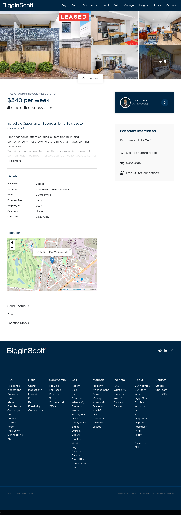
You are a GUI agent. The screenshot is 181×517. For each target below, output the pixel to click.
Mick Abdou (140, 100)
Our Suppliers (140, 441)
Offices (159, 385)
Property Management (101, 387)
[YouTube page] (171, 350)
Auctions (12, 394)
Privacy (31, 493)
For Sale (54, 385)
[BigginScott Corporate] (18, 5)
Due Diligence (12, 416)
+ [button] (12, 242)
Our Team (140, 402)
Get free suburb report (141, 152)
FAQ (116, 385)
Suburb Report (11, 424)
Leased (32, 394)
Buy (64, 5)
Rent (74, 5)
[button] (12, 314)
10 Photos (92, 78)
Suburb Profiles (76, 436)
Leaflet (65, 289)
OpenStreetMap (78, 289)
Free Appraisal (77, 396)
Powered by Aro (166, 493)
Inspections (14, 389)
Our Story (140, 389)
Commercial (90, 5)
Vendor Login (76, 445)
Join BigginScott (141, 416)
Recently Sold (77, 387)
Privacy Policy (139, 432)
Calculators (14, 406)
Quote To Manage (98, 396)
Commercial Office (56, 404)
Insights (143, 5)
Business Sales (54, 396)
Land (106, 5)
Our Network (142, 385)
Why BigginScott (141, 396)
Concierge (133, 162)
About (157, 5)
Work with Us (140, 408)
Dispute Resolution (141, 424)
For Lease (55, 389)
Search (32, 385)
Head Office (162, 394)
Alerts (10, 402)
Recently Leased (98, 424)
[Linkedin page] (166, 350)
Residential (13, 385)
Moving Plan (79, 414)
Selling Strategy (76, 428)
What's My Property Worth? (99, 406)
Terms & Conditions (16, 493)
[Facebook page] (160, 350)
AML (10, 439)
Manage (129, 5)
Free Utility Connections (142, 173)
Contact (171, 5)
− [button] (12, 247)
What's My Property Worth (78, 406)
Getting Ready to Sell (79, 420)
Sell (116, 5)
